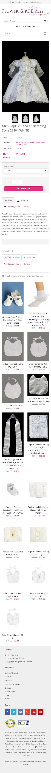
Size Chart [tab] (24, 200)
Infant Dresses (30, 747)
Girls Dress (27, 741)
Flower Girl (22, 738)
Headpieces (36, 741)
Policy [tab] (26, 207)
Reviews (27, 264)
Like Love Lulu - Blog (12, 684)
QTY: (8, 182)
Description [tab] (8, 200)
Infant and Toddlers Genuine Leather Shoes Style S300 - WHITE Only (12, 510)
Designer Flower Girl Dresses (26, 735)
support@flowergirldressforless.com (19, 662)
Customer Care (29, 257)
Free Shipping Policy (11, 264)
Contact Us (8, 680)
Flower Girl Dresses (11, 732)
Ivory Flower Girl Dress (34, 750)
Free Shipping (10, 692)
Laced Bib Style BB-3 (13, 405)
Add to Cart (24, 189)
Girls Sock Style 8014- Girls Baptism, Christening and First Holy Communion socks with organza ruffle (38, 319)
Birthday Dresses (11, 738)
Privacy (7, 699)
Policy (7, 695)
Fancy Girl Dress (18, 747)
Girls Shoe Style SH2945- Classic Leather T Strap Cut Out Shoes (12, 320)
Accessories (23, 732)
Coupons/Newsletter (12, 673)
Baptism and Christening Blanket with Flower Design (38, 510)
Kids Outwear (41, 735)
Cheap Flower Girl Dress (15, 741)
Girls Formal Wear (20, 750)
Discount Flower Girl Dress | (36, 738)
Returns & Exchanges (11, 257)
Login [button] (18, 26)
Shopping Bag (29, 26)
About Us (8, 677)
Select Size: (9, 167)
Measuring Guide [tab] (13, 207)
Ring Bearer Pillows (24, 752)
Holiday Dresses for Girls (34, 744)
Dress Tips (25, 755)
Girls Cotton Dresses (38, 752)
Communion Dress (34, 732)
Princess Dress (19, 744)
